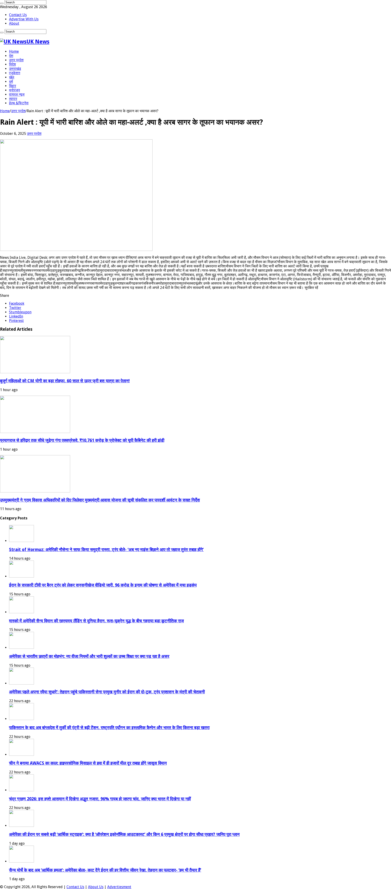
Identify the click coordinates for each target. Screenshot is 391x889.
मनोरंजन (14, 90)
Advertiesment (119, 887)
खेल (11, 77)
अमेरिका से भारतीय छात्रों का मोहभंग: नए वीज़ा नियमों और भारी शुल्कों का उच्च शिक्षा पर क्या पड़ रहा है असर (89, 656)
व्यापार (13, 99)
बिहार (12, 86)
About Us (95, 887)
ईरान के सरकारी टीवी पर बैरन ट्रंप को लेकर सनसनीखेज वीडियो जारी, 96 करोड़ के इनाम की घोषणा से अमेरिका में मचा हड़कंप (103, 585)
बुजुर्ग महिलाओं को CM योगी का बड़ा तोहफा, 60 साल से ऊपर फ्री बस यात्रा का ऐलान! (65, 380)
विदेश (12, 64)
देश (11, 56)
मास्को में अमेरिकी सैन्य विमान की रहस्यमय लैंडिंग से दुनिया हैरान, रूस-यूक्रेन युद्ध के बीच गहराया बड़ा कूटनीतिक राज (96, 620)
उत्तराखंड (15, 69)
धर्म (11, 81)
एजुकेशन (14, 73)
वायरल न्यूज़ (16, 94)
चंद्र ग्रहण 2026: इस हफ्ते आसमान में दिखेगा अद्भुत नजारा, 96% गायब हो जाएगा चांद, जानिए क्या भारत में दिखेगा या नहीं (100, 798)
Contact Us (18, 15)
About (14, 23)
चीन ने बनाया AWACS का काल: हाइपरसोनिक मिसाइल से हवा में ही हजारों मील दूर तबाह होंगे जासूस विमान (88, 763)
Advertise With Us (23, 19)
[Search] (2, 3)
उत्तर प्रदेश (16, 60)
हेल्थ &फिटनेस (19, 103)
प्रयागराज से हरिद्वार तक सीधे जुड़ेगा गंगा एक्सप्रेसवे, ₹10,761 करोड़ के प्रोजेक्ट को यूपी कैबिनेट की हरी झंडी (82, 440)
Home (14, 51)
